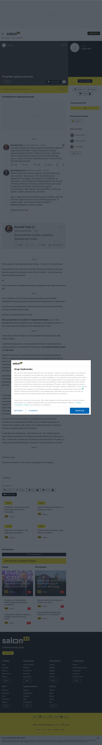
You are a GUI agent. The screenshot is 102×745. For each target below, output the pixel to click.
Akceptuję (79, 411)
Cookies (26, 405)
